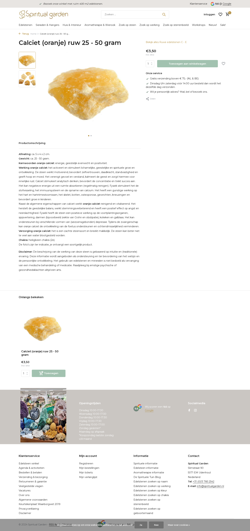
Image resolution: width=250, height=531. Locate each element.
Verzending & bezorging (33, 477)
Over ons (24, 495)
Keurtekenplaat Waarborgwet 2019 (39, 504)
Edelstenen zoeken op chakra (151, 495)
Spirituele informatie (145, 463)
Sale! (223, 25)
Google (227, 3)
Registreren (86, 463)
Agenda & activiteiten (31, 467)
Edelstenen (25, 25)
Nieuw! (213, 25)
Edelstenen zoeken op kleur (150, 490)
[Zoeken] (163, 14)
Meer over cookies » (179, 525)
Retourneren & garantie (33, 481)
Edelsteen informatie (146, 467)
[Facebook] (189, 411)
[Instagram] (195, 411)
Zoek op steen (127, 25)
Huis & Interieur (72, 25)
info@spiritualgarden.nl (210, 486)
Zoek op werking (149, 25)
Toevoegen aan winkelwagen (187, 63)
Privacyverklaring (29, 508)
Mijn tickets (86, 472)
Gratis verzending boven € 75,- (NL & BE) (174, 78)
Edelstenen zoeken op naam (151, 481)
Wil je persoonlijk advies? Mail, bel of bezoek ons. (178, 91)
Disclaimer (25, 513)
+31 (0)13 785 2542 (203, 481)
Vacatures (24, 490)
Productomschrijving (32, 143)
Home (33, 33)
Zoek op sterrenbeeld (176, 25)
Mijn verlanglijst (88, 477)
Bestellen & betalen (30, 472)
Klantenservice (198, 3)
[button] (88, 135)
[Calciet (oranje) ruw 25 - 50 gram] (43, 327)
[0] (226, 14)
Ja (141, 525)
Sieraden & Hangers (47, 25)
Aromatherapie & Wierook (100, 25)
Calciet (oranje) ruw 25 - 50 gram (40, 353)
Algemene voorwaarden (33, 499)
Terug (25, 33)
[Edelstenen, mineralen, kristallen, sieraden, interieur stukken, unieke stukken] (43, 14)
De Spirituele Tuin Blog (147, 477)
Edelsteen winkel (29, 463)
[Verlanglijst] (220, 14)
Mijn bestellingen (89, 467)
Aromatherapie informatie (149, 472)
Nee (156, 525)
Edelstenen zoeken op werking (152, 486)
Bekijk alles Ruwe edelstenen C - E (166, 42)
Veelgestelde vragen (31, 486)
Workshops (198, 25)
